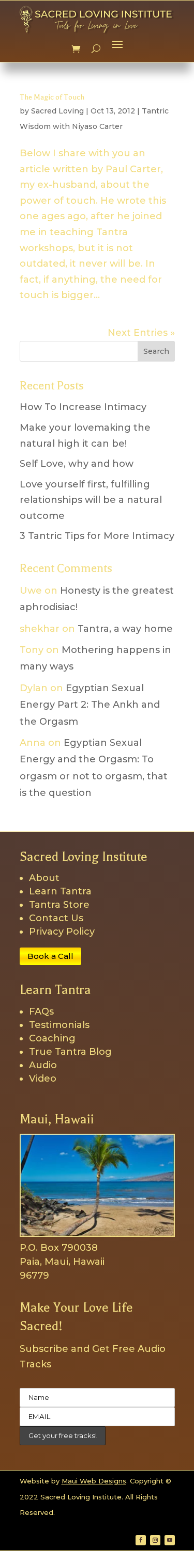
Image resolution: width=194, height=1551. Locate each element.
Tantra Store (59, 904)
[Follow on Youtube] (170, 1540)
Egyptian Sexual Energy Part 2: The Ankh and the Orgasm (90, 704)
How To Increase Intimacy (83, 407)
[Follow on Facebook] (141, 1540)
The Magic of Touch (52, 97)
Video (42, 1078)
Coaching (52, 1038)
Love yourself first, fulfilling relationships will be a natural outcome (91, 500)
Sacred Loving (57, 111)
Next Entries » (141, 332)
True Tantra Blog (70, 1051)
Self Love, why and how (76, 463)
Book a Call (50, 956)
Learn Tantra (60, 891)
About (44, 878)
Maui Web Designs (94, 1481)
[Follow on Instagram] (155, 1540)
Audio (43, 1065)
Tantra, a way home (125, 628)
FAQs (41, 1011)
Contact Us (56, 918)
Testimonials (59, 1025)
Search (156, 351)
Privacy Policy (62, 931)
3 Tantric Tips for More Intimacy (97, 536)
